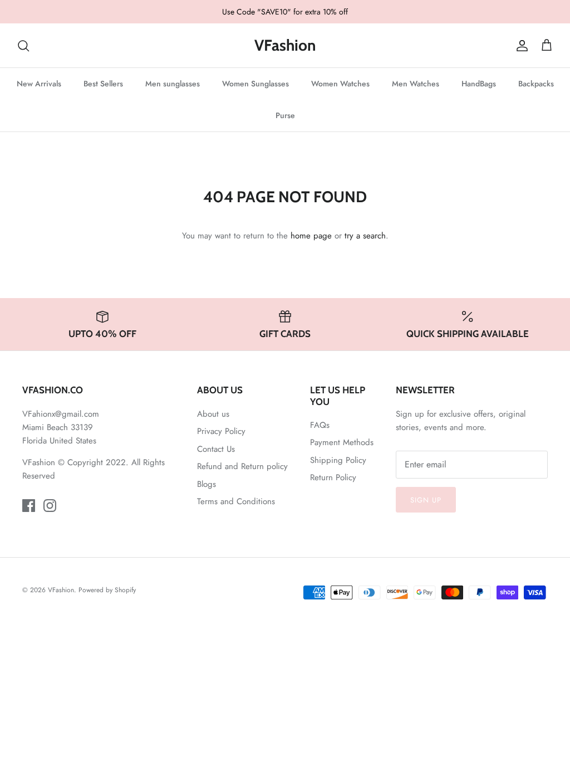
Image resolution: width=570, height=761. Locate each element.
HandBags (478, 83)
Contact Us (216, 449)
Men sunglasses (172, 83)
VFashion (61, 590)
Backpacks (536, 83)
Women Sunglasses (255, 83)
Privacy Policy (221, 431)
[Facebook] (28, 505)
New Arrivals (39, 83)
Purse (285, 115)
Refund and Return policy (242, 466)
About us (213, 414)
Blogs (206, 484)
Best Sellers (103, 83)
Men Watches (415, 83)
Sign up (425, 500)
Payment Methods (342, 442)
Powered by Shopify (107, 590)
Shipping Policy (338, 460)
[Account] (520, 45)
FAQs (320, 425)
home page (311, 236)
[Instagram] (49, 505)
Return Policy (333, 477)
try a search (365, 236)
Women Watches (340, 83)
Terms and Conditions (236, 501)
